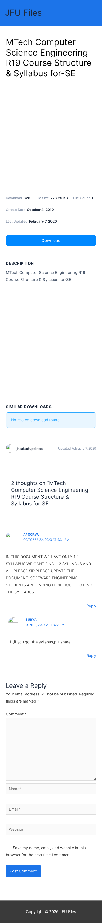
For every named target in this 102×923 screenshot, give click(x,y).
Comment (16, 714)
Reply (91, 606)
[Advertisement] (51, 136)
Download (51, 240)
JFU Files (23, 13)
